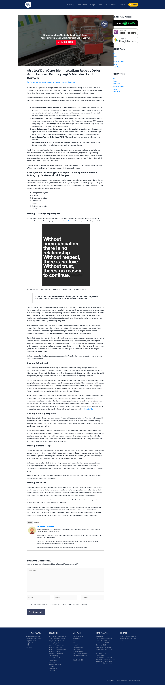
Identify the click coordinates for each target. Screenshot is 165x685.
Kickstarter (116, 59)
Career (114, 64)
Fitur (114, 53)
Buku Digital (76, 649)
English (134, 5)
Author (30, 522)
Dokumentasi (77, 643)
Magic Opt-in (53, 660)
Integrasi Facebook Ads (56, 645)
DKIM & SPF (52, 662)
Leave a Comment (68, 82)
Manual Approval (54, 658)
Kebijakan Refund (118, 61)
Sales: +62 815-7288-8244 (107, 5)
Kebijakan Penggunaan (33, 636)
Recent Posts (38, 522)
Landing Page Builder (56, 643)
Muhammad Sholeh (45, 527)
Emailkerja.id (53, 668)
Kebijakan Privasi (31, 641)
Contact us (116, 67)
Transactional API (78, 636)
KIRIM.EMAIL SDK (78, 660)
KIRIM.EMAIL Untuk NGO (80, 655)
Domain (51, 666)
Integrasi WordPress (55, 647)
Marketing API (77, 638)
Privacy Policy (111, 680)
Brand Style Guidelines (80, 653)
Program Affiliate (78, 651)
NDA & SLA (29, 647)
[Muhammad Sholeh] (32, 530)
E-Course (52, 671)
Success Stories (78, 647)
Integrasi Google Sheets (56, 641)
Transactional (82, 5)
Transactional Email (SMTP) (57, 636)
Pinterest (71, 221)
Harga (92, 5)
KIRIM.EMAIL (88, 409)
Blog (74, 641)
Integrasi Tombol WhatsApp (57, 649)
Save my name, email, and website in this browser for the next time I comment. (58, 604)
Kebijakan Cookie (31, 643)
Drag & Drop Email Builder (57, 638)
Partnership (76, 658)
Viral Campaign (54, 655)
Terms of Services (122, 680)
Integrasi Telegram (55, 651)
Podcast (75, 645)
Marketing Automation (56, 653)
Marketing (70, 5)
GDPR (27, 645)
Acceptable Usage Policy (34, 638)
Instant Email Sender (55, 664)
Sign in (122, 5)
